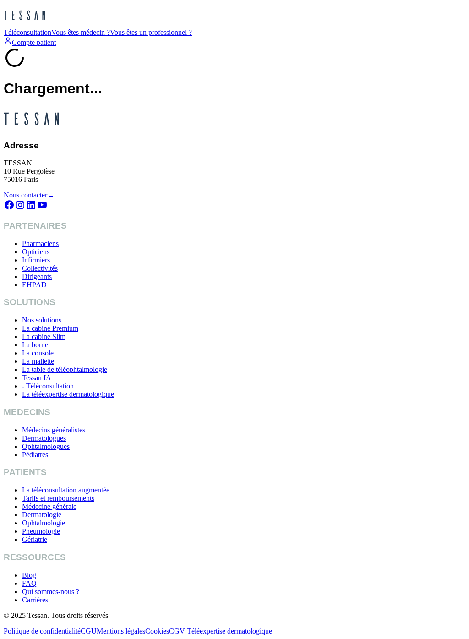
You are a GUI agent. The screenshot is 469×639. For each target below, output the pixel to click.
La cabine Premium (50, 328)
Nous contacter (29, 195)
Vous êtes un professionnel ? (151, 32)
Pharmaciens (40, 243)
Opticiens (35, 252)
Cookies (157, 631)
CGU (89, 631)
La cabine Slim (43, 336)
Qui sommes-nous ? (50, 591)
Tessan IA (36, 378)
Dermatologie (41, 515)
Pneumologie (41, 531)
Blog (29, 575)
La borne (35, 345)
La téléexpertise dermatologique (68, 394)
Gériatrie (34, 539)
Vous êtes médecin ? (80, 32)
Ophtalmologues (46, 446)
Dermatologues (44, 438)
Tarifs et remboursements (58, 498)
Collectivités (40, 268)
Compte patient (34, 42)
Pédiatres (35, 455)
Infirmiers (36, 260)
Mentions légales (121, 631)
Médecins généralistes (53, 430)
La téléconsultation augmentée (65, 490)
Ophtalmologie (43, 523)
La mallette (38, 361)
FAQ (29, 583)
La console (38, 353)
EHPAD (34, 285)
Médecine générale (49, 506)
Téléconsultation (27, 32)
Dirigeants (37, 276)
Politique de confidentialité (42, 631)
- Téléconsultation (48, 386)
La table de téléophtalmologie (64, 369)
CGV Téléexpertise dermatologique (220, 631)
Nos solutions (41, 320)
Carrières (35, 600)
